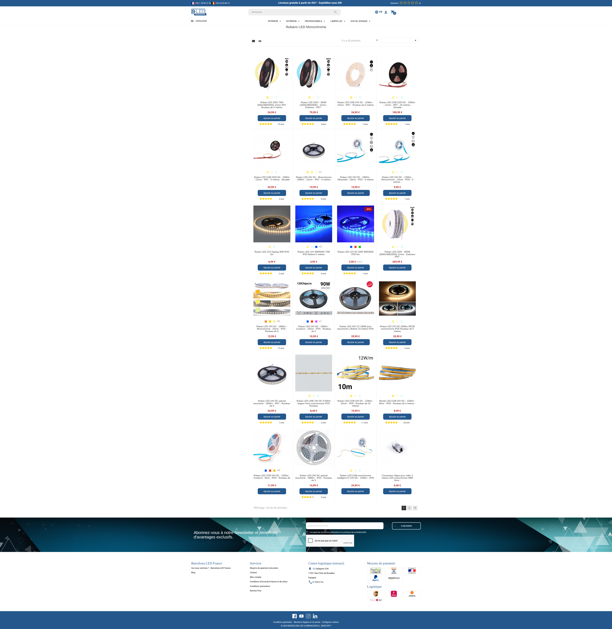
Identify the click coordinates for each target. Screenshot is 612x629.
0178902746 (315, 582)
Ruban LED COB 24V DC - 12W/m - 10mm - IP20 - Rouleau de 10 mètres (355, 403)
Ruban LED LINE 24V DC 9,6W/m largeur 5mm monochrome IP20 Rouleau (314, 403)
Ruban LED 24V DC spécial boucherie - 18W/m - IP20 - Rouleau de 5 (313, 478)
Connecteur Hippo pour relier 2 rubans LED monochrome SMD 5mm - (397, 478)
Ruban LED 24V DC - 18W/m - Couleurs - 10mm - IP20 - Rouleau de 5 (313, 329)
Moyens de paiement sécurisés (264, 568)
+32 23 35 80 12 (222, 3)
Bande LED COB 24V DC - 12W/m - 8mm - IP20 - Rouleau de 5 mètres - (397, 402)
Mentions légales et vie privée (307, 622)
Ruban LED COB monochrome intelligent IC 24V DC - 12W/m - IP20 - (355, 478)
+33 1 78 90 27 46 (203, 3)
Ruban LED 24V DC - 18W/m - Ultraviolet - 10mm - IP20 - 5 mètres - (355, 179)
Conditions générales (282, 622)
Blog (193, 572)
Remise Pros (255, 590)
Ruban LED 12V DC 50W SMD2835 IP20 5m (356, 252)
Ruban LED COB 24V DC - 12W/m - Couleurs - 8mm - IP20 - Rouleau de (272, 476)
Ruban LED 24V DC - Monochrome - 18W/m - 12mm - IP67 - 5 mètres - (314, 178)
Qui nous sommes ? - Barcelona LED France (211, 568)
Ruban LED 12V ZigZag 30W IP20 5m (272, 252)
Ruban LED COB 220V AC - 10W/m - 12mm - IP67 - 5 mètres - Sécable (272, 178)
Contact (253, 572)
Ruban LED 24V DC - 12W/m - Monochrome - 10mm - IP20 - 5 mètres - (397, 179)
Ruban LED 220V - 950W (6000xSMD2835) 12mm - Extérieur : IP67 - (397, 254)
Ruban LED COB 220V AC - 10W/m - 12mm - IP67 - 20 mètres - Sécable (397, 105)
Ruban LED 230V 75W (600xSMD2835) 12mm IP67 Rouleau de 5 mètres (271, 105)
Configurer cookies (330, 622)
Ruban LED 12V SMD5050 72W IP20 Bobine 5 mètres (314, 252)
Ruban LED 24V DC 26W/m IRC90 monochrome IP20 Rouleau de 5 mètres (397, 329)
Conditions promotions (260, 586)
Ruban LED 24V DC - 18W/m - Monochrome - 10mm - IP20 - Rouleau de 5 (271, 329)
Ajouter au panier (271, 118)
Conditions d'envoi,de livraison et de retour (269, 581)
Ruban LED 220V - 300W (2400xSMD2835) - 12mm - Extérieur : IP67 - (314, 105)
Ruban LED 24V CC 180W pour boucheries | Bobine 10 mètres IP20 (355, 327)
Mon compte (255, 577)
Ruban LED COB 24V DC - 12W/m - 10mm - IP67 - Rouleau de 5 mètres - (355, 105)
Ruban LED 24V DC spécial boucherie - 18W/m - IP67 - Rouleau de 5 (272, 403)
